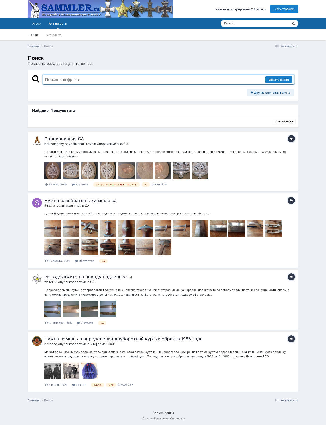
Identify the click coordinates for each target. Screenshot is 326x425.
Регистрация (284, 9)
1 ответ (80, 384)
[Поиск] (293, 23)
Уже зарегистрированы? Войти (239, 9)
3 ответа (81, 184)
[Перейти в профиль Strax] (37, 203)
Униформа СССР (102, 344)
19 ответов (86, 261)
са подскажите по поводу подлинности (88, 277)
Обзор (36, 23)
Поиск (33, 35)
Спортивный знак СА (113, 144)
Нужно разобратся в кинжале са (80, 200)
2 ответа (86, 323)
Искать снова (279, 79)
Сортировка (283, 121)
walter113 (50, 282)
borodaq (50, 344)
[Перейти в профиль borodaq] (37, 341)
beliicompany (54, 144)
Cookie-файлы (163, 413)
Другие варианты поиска (271, 92)
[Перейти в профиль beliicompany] (37, 141)
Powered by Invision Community (164, 418)
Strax (48, 205)
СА (87, 205)
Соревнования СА (64, 138)
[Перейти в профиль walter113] (37, 279)
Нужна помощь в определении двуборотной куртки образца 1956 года (123, 339)
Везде (278, 23)
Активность (58, 23)
